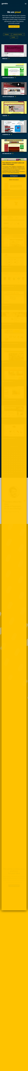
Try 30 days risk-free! (14, 26)
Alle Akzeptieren (14, 175)
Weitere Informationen (14, 179)
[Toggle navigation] (25, 3)
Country (13, 37)
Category (7, 34)
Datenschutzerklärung (14, 172)
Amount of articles (17, 34)
